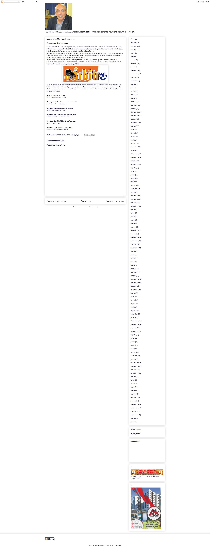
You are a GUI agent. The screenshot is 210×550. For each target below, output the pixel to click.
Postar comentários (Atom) (88, 207)
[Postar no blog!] (87, 135)
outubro (133, 77)
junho (133, 91)
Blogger (118, 545)
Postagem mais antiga (115, 201)
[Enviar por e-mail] (85, 135)
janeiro (133, 67)
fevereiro (134, 42)
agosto (133, 84)
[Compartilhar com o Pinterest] (93, 135)
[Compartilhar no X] (89, 135)
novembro (134, 46)
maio (132, 53)
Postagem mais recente (56, 201)
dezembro (134, 70)
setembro (134, 49)
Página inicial (85, 201)
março (133, 60)
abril (132, 56)
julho (132, 88)
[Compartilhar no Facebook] (91, 135)
